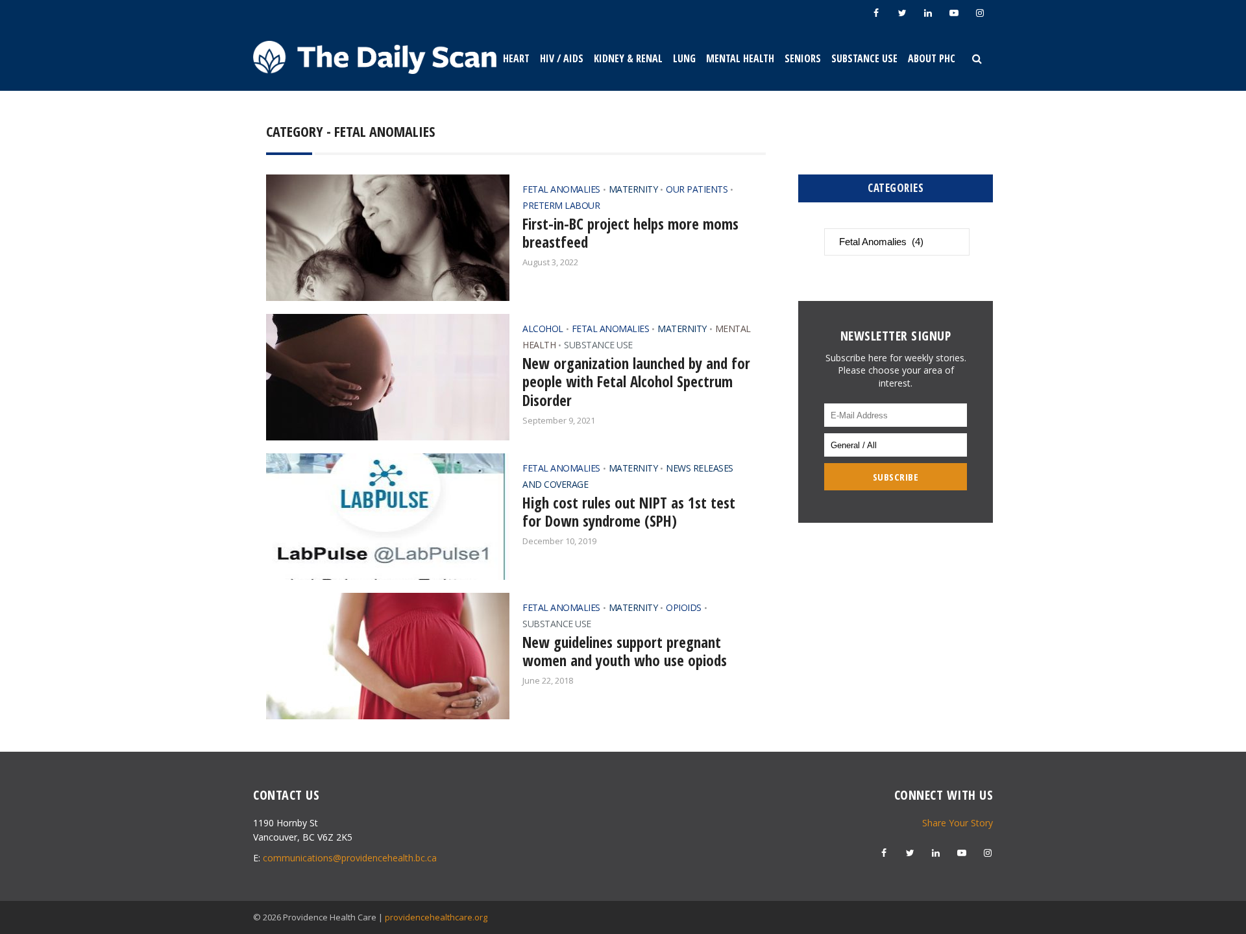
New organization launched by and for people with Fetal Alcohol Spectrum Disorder (636, 382)
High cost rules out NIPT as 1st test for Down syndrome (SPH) (628, 512)
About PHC (931, 58)
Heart (516, 58)
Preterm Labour (561, 205)
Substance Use (864, 58)
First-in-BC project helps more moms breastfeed (630, 233)
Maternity (633, 189)
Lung (684, 58)
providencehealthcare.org (436, 917)
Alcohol (542, 328)
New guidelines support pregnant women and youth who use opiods (624, 651)
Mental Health (740, 58)
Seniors (803, 58)
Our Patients (696, 189)
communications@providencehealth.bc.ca (350, 858)
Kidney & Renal (628, 58)
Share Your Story (957, 823)
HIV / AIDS (561, 58)
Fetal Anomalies (561, 189)
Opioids (684, 607)
